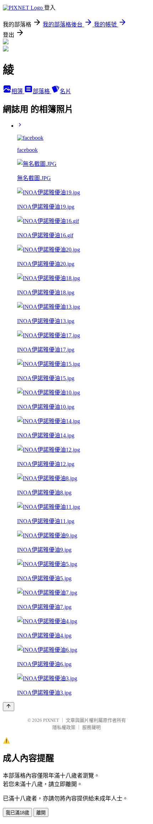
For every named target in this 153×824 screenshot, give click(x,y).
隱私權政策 (63, 727)
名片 (65, 91)
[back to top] (8, 706)
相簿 (17, 91)
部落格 (42, 91)
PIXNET (51, 720)
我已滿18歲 (17, 812)
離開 (41, 812)
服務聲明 (91, 727)
